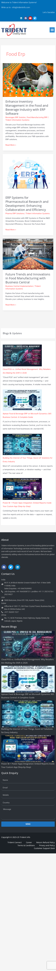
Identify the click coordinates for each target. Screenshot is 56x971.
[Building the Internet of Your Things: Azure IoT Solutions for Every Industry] (22, 444)
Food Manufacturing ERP (37, 117)
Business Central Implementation (19, 286)
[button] (52, 29)
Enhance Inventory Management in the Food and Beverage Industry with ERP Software (26, 107)
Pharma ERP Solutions (14, 213)
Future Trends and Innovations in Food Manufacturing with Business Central (27, 278)
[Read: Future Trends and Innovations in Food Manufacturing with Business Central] (28, 254)
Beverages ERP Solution (15, 117)
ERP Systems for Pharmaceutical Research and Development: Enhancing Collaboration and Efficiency (26, 203)
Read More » (10, 145)
